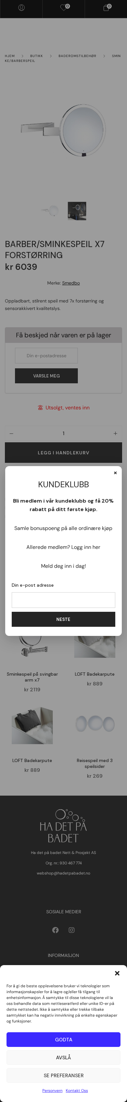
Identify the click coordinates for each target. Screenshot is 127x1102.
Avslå (63, 1057)
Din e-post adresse (33, 585)
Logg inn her (85, 547)
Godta (63, 1039)
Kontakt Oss (77, 1090)
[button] (117, 973)
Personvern (52, 1090)
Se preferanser (64, 1075)
